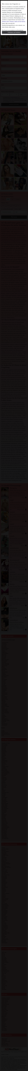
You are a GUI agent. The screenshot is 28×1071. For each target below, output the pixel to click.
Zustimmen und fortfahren (14, 32)
